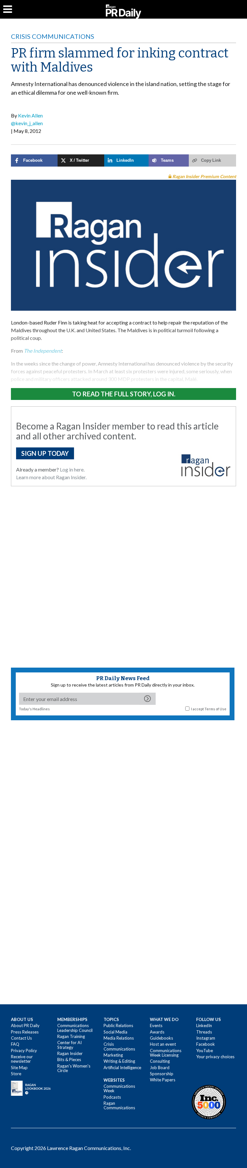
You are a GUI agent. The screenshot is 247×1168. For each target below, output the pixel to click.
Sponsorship (161, 1073)
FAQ (15, 1044)
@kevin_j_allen (27, 123)
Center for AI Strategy (69, 1045)
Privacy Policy (24, 1050)
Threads (204, 1031)
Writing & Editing (119, 1061)
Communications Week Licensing (165, 1053)
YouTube (204, 1050)
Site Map (19, 1067)
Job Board (159, 1067)
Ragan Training (71, 1036)
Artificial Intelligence (122, 1067)
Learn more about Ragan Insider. (51, 477)
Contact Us (21, 1038)
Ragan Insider (70, 1053)
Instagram (205, 1038)
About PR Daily (25, 1025)
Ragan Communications (119, 1105)
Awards (157, 1031)
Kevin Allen (30, 115)
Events (156, 1025)
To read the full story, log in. (123, 394)
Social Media (115, 1031)
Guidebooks (161, 1038)
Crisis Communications (52, 36)
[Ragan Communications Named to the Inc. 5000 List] (208, 1101)
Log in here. (72, 469)
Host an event (163, 1044)
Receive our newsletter (22, 1059)
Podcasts (112, 1097)
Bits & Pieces (69, 1059)
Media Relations (119, 1038)
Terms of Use (215, 709)
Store (16, 1073)
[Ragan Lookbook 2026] (31, 1087)
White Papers (162, 1079)
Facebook (205, 1044)
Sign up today (45, 453)
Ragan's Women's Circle (73, 1068)
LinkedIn (204, 1025)
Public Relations (118, 1025)
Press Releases (25, 1031)
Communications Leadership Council (75, 1028)
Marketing (113, 1055)
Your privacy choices (215, 1056)
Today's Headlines (34, 709)
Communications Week (119, 1088)
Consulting (160, 1061)
